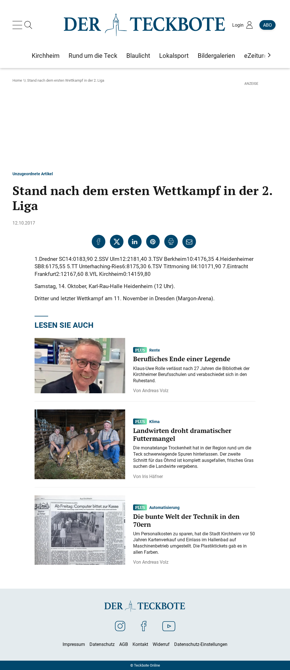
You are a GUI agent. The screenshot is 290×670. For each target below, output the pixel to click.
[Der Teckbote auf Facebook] (143, 626)
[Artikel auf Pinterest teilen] (153, 241)
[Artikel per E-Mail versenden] (189, 241)
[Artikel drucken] (171, 241)
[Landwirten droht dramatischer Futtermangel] (80, 444)
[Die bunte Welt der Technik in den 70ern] (80, 530)
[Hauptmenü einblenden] (18, 25)
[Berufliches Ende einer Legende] (80, 365)
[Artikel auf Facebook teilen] (98, 241)
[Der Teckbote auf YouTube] (168, 626)
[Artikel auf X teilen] (116, 241)
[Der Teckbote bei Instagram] (120, 626)
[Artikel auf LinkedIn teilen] (135, 241)
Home (17, 80)
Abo (267, 25)
